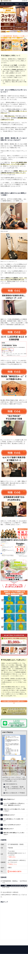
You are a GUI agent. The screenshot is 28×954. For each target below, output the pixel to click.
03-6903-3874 (15, 871)
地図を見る (12, 857)
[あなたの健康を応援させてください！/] (14, 644)
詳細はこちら (13, 864)
